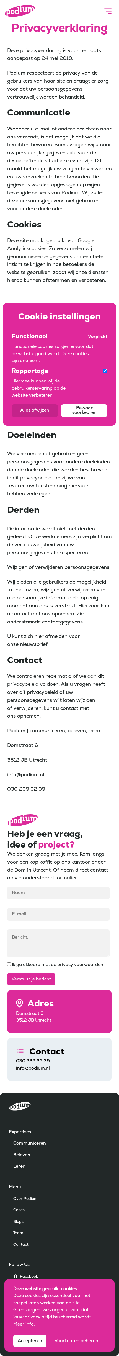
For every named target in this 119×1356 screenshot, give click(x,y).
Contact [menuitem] (21, 1245)
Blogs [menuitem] (18, 1222)
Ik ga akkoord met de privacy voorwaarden (57, 965)
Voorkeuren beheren (76, 1341)
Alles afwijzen (34, 410)
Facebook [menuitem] (29, 1277)
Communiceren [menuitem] (29, 1143)
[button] (108, 11)
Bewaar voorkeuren (84, 410)
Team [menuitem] (18, 1233)
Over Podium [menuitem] (25, 1199)
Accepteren (30, 1341)
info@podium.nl (33, 1068)
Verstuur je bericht (31, 979)
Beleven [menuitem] (21, 1155)
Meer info (23, 1324)
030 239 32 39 (33, 1061)
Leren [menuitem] (19, 1166)
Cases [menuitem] (19, 1210)
